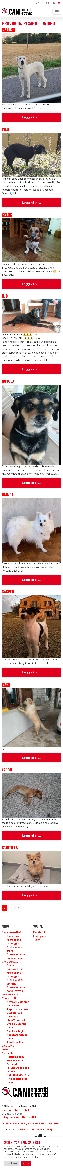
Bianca (8, 494)
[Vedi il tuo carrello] (58, 3)
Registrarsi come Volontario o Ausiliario (17, 1013)
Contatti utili (9, 998)
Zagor (7, 769)
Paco (6, 684)
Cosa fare (13, 936)
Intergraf (23, 1129)
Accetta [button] (25, 1163)
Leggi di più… (40, 117)
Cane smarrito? (11, 932)
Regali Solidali (15, 1056)
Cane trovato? (11, 961)
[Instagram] (42, 3)
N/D (5, 296)
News (5, 1049)
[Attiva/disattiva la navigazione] (56, 12)
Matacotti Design (42, 1129)
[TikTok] (37, 3)
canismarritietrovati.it (15, 1110)
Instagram (39, 936)
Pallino (8, 29)
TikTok (37, 939)
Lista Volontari (16, 1020)
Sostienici (8, 1053)
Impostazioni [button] (11, 1163)
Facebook (39, 932)
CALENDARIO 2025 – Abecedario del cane (18, 1079)
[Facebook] (47, 3)
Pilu (5, 129)
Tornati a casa (10, 994)
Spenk (7, 214)
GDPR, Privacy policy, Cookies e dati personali (30, 1123)
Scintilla (10, 847)
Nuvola (8, 381)
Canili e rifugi (15, 1031)
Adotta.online (15, 1042)
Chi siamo (8, 1045)
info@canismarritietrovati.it (19, 1117)
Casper (8, 591)
